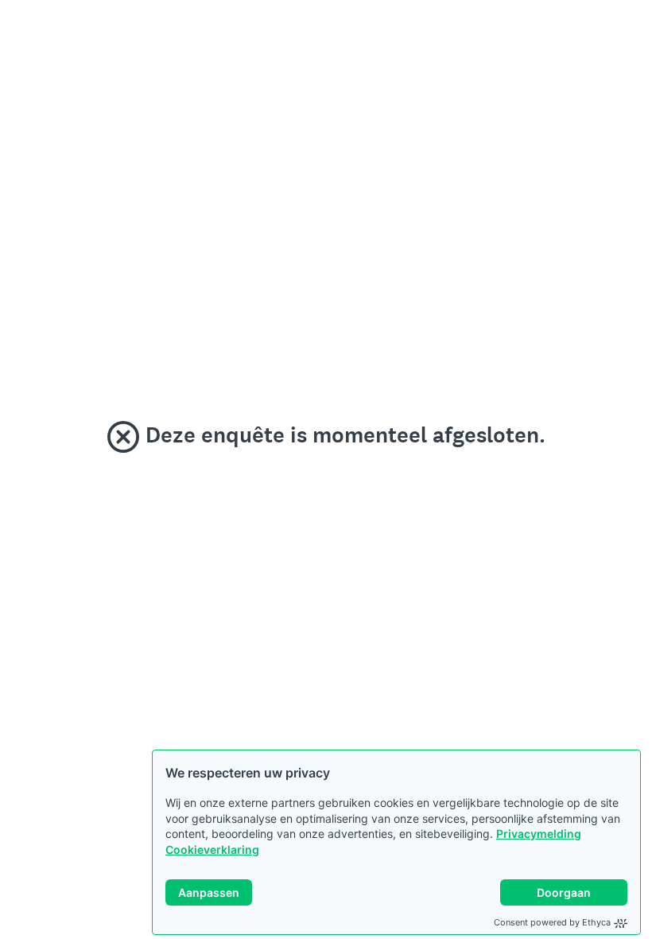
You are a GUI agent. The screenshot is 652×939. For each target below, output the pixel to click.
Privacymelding (538, 833)
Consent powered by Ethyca (552, 922)
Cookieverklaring (212, 849)
